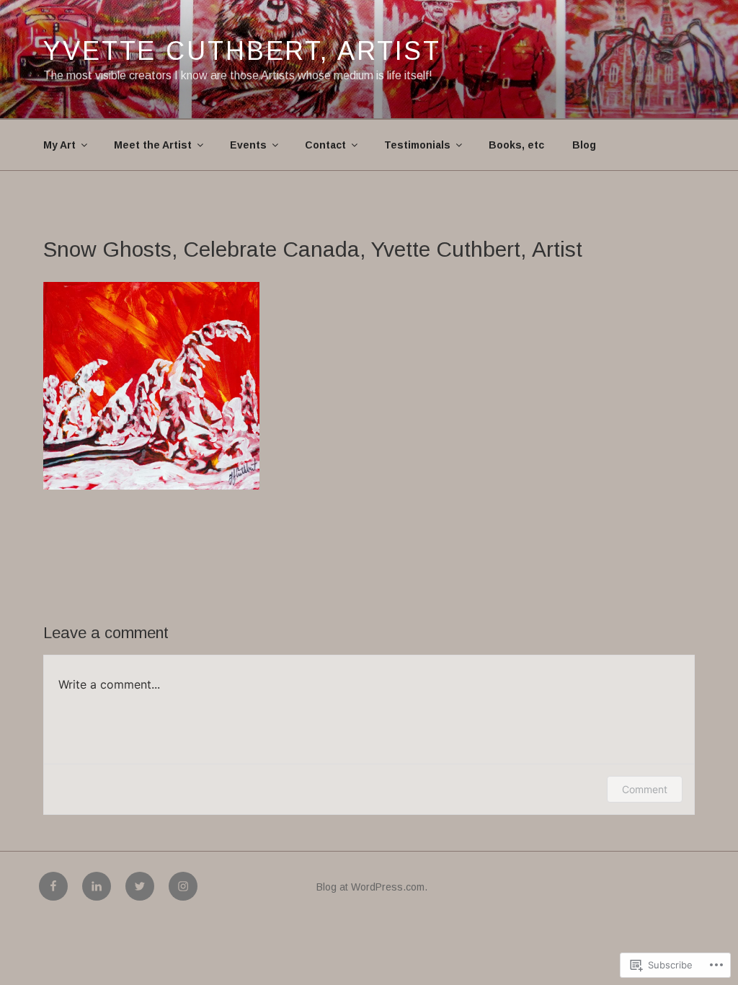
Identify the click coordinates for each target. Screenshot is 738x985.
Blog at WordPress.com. (371, 887)
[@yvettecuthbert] (139, 886)
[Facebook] (53, 886)
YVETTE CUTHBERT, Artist (242, 51)
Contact (325, 145)
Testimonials (417, 145)
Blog (584, 145)
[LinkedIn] (96, 886)
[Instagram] (183, 886)
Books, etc (516, 145)
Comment (644, 789)
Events (248, 145)
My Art (59, 145)
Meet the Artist (153, 145)
